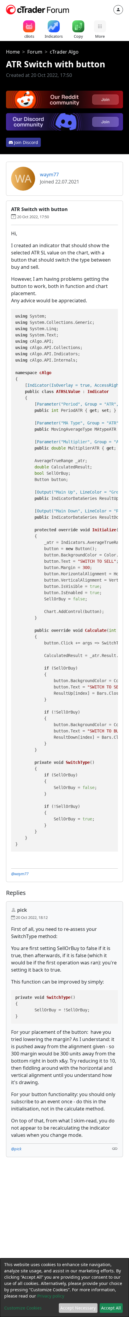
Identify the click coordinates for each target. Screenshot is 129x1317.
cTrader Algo (64, 51)
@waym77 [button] (19, 873)
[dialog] (64, 1287)
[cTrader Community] (38, 9)
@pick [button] (16, 1148)
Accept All (111, 1308)
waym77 (49, 174)
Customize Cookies (23, 1308)
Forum (34, 51)
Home (13, 51)
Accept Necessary (78, 1308)
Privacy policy (50, 1296)
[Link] (115, 1148)
